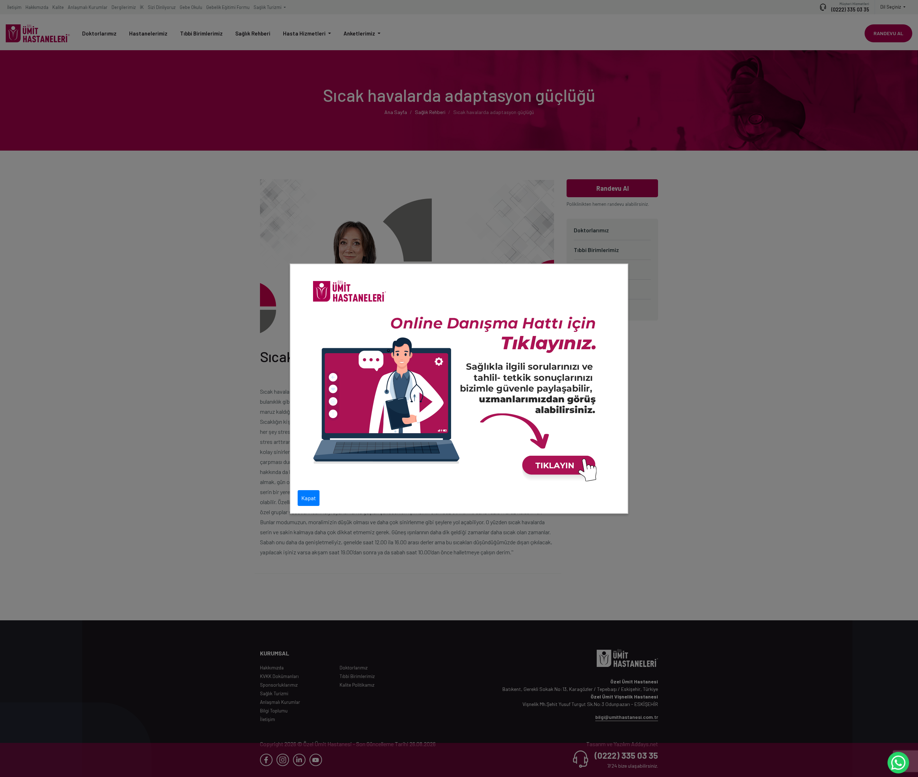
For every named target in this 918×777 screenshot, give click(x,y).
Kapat (308, 497)
